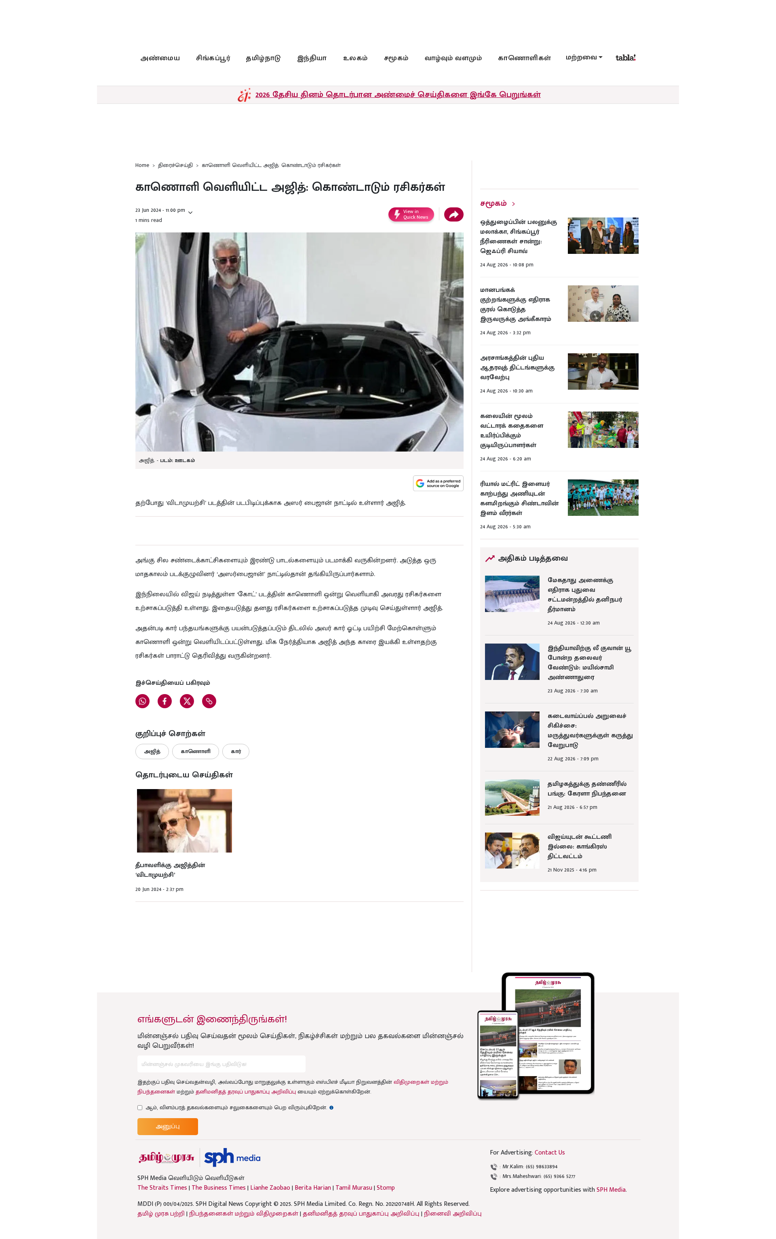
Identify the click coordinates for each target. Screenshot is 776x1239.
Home (142, 165)
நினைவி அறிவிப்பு (453, 1213)
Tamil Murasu (353, 1188)
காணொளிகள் (524, 58)
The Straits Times (162, 1188)
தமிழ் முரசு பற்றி (161, 1213)
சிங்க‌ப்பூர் (213, 58)
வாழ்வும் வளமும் (453, 58)
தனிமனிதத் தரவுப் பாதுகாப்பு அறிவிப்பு (246, 1091)
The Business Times (219, 1188)
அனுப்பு (168, 1126)
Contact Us (550, 1152)
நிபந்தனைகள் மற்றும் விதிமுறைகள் (243, 1213)
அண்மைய (160, 58)
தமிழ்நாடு (263, 58)
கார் (236, 751)
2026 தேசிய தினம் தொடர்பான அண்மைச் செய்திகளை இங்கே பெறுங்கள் (398, 94)
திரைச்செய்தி (175, 165)
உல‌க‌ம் (355, 58)
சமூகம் (396, 58)
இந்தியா (312, 58)
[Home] (232, 1157)
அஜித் (152, 751)
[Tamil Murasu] (166, 1157)
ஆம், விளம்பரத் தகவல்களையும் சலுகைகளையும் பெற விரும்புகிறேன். (240, 1107)
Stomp (386, 1188)
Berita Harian (313, 1188)
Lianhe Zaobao (270, 1188)
